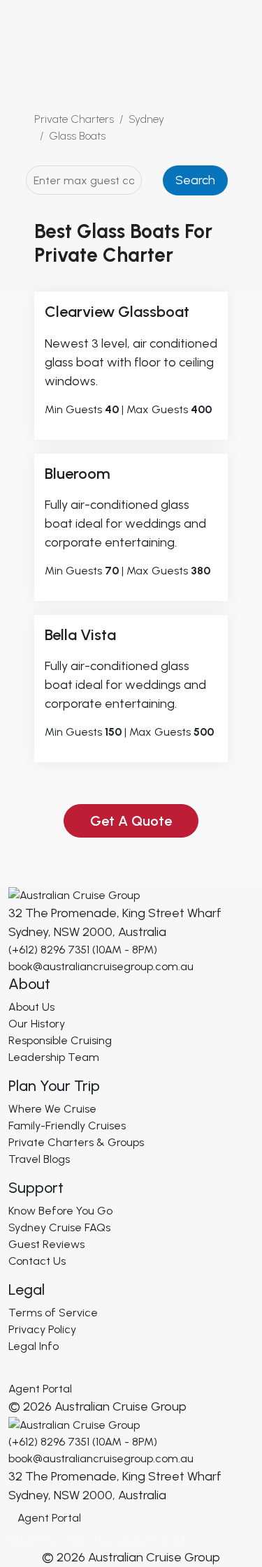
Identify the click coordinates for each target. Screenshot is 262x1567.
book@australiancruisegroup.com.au (101, 966)
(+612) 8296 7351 (48, 949)
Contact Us (37, 1261)
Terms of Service (53, 1312)
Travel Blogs (39, 1159)
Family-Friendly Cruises (67, 1125)
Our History (36, 1023)
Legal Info (33, 1346)
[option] (131, 821)
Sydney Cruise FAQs (59, 1227)
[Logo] (74, 894)
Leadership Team (53, 1057)
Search (195, 180)
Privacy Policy (42, 1329)
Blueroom (77, 473)
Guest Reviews (46, 1244)
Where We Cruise (52, 1108)
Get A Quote (131, 820)
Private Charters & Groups (76, 1142)
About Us (31, 1006)
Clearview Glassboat (117, 311)
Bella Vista (80, 634)
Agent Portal (40, 1388)
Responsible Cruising (60, 1040)
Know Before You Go (60, 1210)
